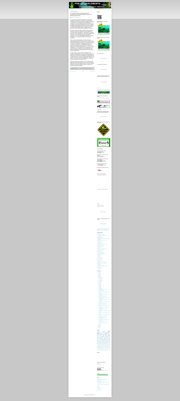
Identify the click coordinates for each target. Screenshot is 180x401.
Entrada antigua (92, 71)
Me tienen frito (99, 250)
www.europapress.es (76, 17)
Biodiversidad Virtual (100, 237)
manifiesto (102, 343)
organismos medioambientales (103, 332)
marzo (99, 287)
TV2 (108, 349)
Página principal (100, 378)
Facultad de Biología (107, 346)
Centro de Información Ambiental (102, 253)
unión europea (99, 339)
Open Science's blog (100, 257)
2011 (98, 276)
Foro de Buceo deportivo (101, 252)
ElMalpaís (99, 247)
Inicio (83, 71)
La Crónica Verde (100, 268)
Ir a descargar (107, 98)
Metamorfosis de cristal (101, 245)
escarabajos (106, 341)
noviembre (100, 278)
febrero (99, 288)
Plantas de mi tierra (100, 246)
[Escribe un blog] (78, 68)
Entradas (99, 363)
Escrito (108, 347)
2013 (98, 274)
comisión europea (101, 350)
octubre (100, 279)
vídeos (103, 338)
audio (99, 343)
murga (106, 350)
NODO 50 (99, 256)
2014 (98, 273)
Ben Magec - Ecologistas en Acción (102, 248)
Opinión (103, 334)
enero (99, 324)
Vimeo (107, 230)
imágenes (101, 345)
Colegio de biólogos (103, 347)
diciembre (100, 277)
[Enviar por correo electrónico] (77, 68)
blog (97, 350)
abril (99, 286)
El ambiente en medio (100, 254)
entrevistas (107, 338)
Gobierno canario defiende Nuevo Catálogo (103, 335)
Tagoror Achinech (100, 258)
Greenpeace (99, 267)
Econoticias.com (100, 259)
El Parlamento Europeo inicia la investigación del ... (102, 289)
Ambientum (99, 255)
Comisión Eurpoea (102, 346)
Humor (109, 342)
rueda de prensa (99, 342)
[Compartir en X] (79, 68)
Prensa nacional (77, 69)
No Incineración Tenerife (101, 249)
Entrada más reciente (73, 71)
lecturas (104, 350)
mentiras (99, 347)
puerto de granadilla (102, 333)
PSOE (104, 339)
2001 (98, 327)
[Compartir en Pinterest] (81, 68)
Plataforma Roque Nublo (101, 234)
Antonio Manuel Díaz (104, 349)
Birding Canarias (100, 251)
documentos (104, 342)
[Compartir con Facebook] (80, 68)
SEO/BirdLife (99, 236)
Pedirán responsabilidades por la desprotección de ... (102, 318)
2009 (98, 326)
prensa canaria (101, 331)
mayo (99, 285)
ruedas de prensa (99, 349)
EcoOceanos (99, 233)
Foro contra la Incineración (101, 230)
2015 (98, 272)
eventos (102, 341)
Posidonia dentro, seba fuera (102, 296)
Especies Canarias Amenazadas (102, 235)
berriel (107, 339)
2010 (98, 325)
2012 (98, 275)
